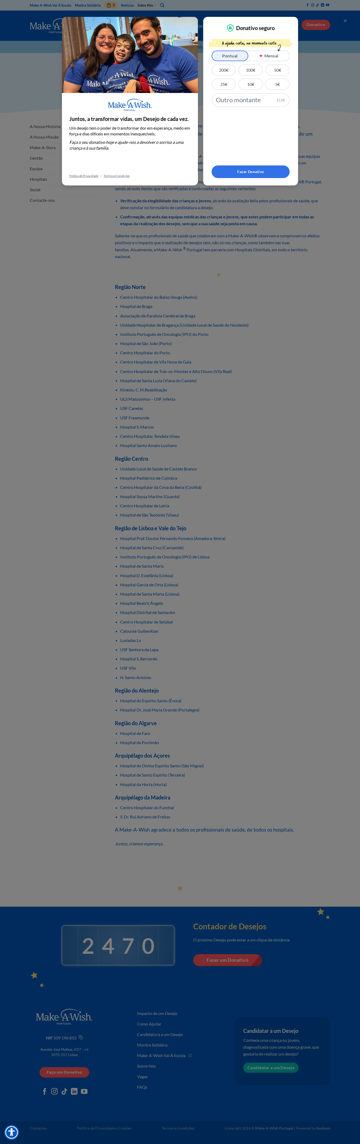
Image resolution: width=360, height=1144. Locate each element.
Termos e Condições (117, 176)
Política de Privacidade (83, 176)
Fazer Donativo (250, 171)
